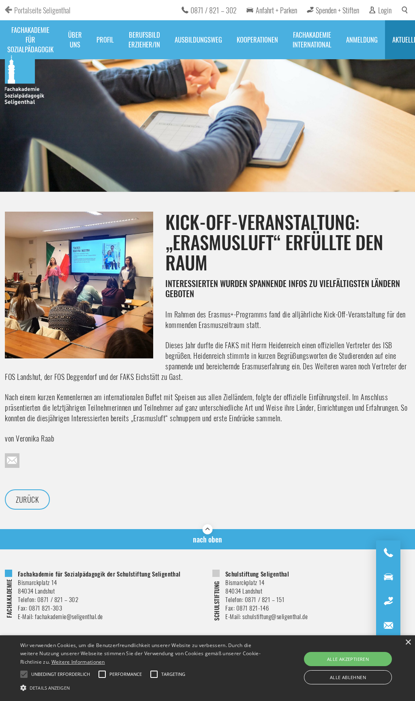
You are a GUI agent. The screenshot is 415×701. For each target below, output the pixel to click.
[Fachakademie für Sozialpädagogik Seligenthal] (25, 80)
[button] (142, 687)
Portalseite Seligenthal (42, 10)
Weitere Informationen (78, 661)
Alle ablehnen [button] (348, 677)
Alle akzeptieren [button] (348, 659)
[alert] (207, 668)
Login (384, 10)
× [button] (408, 642)
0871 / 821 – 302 (213, 10)
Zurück (27, 499)
